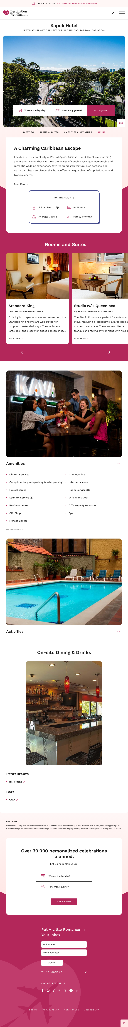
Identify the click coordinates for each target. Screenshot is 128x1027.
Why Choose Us (51, 972)
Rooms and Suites (65, 244)
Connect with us (53, 983)
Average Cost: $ (48, 216)
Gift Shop (15, 513)
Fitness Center (18, 520)
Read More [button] (14, 339)
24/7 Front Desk (78, 497)
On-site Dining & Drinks (64, 652)
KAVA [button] (12, 799)
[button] (121, 123)
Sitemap (33, 1010)
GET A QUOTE (100, 110)
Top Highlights (64, 197)
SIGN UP (52, 962)
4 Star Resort (51, 207)
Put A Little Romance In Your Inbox (63, 932)
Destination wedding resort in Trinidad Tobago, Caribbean (64, 30)
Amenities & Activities (78, 132)
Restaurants (17, 773)
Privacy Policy (51, 1010)
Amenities (15, 463)
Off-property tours (82, 505)
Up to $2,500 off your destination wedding (77, 3)
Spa (71, 513)
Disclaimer (11, 821)
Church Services (19, 474)
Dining (102, 132)
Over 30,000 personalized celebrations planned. (64, 853)
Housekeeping (17, 490)
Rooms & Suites (49, 132)
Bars (10, 791)
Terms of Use (71, 1010)
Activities (15, 631)
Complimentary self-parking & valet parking (35, 482)
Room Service (79, 490)
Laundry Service (21, 497)
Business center (19, 505)
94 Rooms (79, 207)
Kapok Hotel (64, 25)
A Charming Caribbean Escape (47, 148)
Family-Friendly (82, 216)
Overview (28, 132)
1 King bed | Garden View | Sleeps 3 (26, 311)
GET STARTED (64, 901)
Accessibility (91, 1010)
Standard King (21, 305)
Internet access (78, 482)
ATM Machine (77, 474)
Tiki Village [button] (15, 781)
